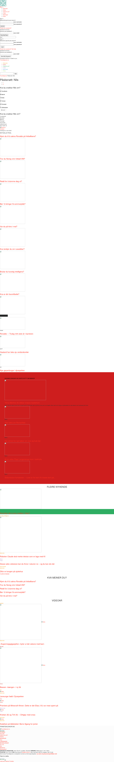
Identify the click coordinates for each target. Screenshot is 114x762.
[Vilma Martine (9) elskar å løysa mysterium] (25, 390)
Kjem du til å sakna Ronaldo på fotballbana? (18, 136)
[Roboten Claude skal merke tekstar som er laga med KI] (20, 534)
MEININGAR (3, 738)
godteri (1, 603)
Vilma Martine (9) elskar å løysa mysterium (22, 402)
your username (18, 22)
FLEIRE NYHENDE (4, 574)
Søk (1, 746)
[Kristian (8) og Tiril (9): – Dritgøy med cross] (2, 709)
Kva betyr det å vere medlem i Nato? (15, 513)
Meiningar (5, 14)
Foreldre (12, 761)
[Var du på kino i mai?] (12, 237)
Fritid (4, 13)
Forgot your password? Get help (8, 49)
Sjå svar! (3, 110)
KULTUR (2, 733)
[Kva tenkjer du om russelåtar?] (12, 260)
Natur (1, 559)
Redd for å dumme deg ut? (11, 181)
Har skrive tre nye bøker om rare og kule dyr (23, 440)
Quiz (1, 740)
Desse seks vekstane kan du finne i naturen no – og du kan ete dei (27, 563)
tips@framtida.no (26, 752)
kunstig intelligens (4, 516)
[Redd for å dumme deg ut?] (12, 192)
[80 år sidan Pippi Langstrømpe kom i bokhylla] (17, 448)
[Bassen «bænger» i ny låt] (22, 665)
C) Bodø (2, 97)
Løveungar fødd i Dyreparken (12, 696)
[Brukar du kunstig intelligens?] (12, 282)
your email (16, 33)
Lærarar (7, 761)
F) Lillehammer (4, 107)
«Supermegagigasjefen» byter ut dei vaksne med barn (22, 643)
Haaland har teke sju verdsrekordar (14, 352)
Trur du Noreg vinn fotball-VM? (12, 158)
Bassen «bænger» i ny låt (10, 687)
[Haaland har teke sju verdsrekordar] (12, 341)
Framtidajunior (3, 76)
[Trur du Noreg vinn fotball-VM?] (12, 169)
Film (1, 699)
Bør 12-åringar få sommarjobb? (12, 203)
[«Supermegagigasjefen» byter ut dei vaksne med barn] (22, 621)
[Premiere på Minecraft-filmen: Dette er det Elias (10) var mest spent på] (2, 700)
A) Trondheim (3, 91)
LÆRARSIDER (3, 741)
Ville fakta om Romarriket (15, 422)
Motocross (2, 708)
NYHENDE (2, 732)
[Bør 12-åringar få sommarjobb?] (12, 214)
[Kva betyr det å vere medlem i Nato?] (20, 499)
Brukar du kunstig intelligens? (12, 271)
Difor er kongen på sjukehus (11, 571)
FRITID (2, 737)
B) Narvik (2, 94)
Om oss (2, 744)
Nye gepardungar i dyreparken (12, 370)
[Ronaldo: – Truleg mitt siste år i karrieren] (12, 323)
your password (18, 24)
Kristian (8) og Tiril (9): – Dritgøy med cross (17, 714)
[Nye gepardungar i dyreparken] (12, 360)
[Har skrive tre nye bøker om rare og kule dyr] (17, 430)
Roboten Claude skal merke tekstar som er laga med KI (22, 556)
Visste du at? (6, 11)
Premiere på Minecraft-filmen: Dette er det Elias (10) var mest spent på (29, 705)
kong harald (3, 566)
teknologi (2, 717)
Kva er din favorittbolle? (9, 294)
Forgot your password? (5, 28)
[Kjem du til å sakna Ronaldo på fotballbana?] (12, 147)
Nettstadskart (3, 749)
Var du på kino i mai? (8, 226)
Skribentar (2, 747)
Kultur (4, 10)
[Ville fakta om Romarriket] (17, 412)
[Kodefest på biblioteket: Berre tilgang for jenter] (2, 719)
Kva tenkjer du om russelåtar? (12, 249)
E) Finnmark (3, 104)
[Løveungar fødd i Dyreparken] (2, 691)
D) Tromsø (2, 101)
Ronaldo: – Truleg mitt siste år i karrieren (16, 333)
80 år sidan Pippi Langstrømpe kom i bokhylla (23, 459)
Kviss (4, 16)
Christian (2, 129)
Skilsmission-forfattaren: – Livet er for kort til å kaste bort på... (30, 477)
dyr (1, 690)
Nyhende (5, 8)
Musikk (1, 646)
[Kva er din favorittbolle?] (12, 305)
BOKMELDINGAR (4, 743)
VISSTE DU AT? (4, 735)
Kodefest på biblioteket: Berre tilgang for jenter (19, 723)
